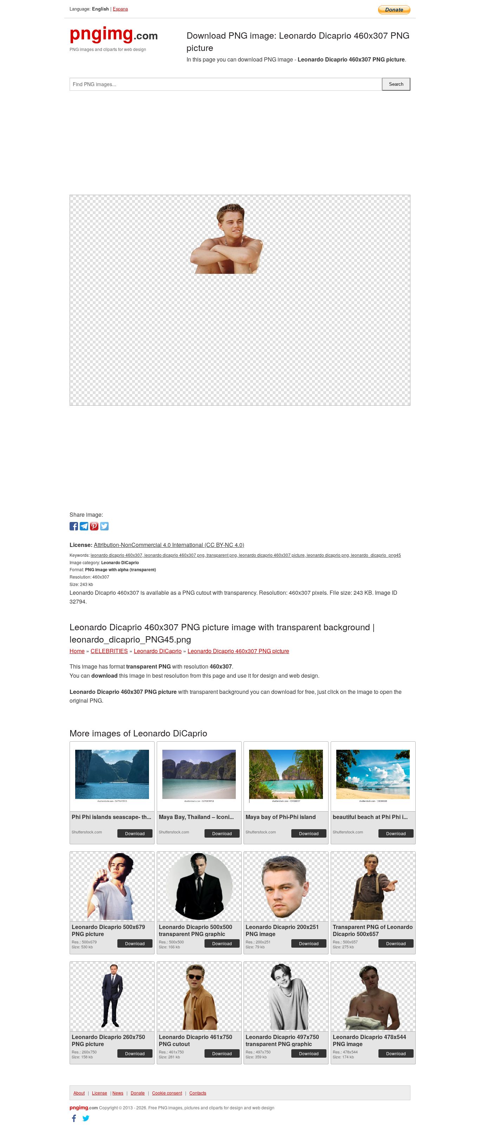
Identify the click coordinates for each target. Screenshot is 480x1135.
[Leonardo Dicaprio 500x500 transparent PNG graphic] (199, 886)
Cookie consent (167, 1093)
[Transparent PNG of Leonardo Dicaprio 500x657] (373, 886)
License (99, 1093)
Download (135, 833)
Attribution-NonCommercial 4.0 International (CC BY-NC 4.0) (169, 545)
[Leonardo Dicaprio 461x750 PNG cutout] (199, 996)
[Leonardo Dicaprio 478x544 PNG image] (373, 996)
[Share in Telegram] (84, 526)
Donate (138, 1093)
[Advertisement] (240, 145)
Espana (120, 8)
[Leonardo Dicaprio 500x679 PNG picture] (112, 886)
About (79, 1093)
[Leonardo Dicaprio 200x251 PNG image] (285, 886)
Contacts (197, 1093)
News (117, 1093)
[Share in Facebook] (74, 526)
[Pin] (94, 526)
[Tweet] (104, 526)
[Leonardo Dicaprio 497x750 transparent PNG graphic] (286, 996)
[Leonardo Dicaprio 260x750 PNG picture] (112, 996)
